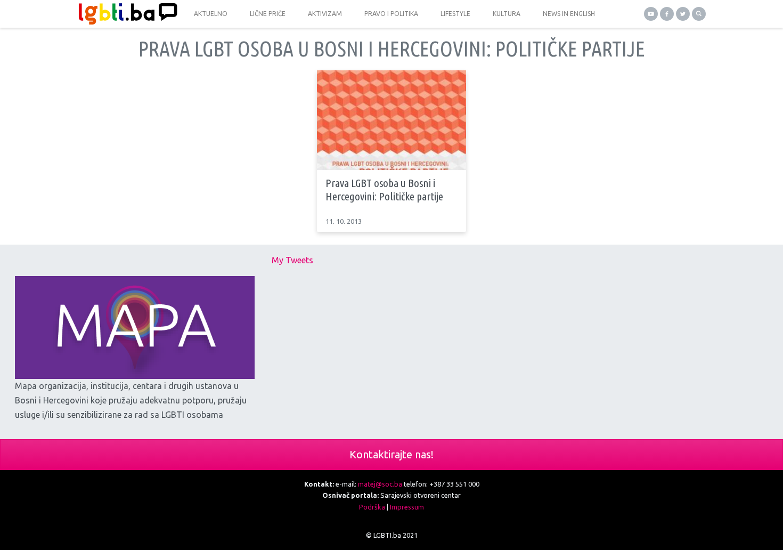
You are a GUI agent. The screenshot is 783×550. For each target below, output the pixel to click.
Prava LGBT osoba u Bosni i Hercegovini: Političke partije (384, 189)
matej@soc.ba (380, 484)
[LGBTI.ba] (125, 14)
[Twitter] (683, 14)
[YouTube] (651, 14)
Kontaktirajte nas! (391, 454)
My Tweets (292, 260)
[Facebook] (667, 14)
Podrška (372, 507)
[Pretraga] (699, 14)
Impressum (407, 507)
